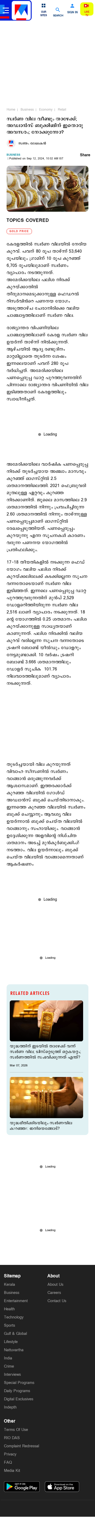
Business (27, 109)
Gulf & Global (15, 1333)
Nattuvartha (13, 1350)
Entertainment (16, 1301)
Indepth (10, 1407)
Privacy (10, 1454)
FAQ (8, 1462)
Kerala (9, 1284)
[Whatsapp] (23, 1508)
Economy (46, 109)
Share (85, 155)
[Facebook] (60, 1508)
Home (11, 109)
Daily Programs (17, 1391)
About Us (55, 1284)
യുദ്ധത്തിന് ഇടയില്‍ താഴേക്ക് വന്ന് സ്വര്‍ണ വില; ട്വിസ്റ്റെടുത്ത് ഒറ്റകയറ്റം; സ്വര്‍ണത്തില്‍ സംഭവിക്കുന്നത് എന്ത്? (45, 1051)
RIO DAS (12, 1438)
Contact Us (57, 1301)
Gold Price (19, 231)
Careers (54, 1293)
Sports (9, 1325)
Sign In (72, 12)
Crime (9, 1366)
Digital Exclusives (18, 1399)
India (8, 1358)
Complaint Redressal (21, 1446)
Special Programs (19, 1383)
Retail (62, 109)
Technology (13, 1317)
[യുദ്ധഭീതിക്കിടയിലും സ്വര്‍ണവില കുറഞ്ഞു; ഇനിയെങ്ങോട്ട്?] (46, 1097)
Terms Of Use (16, 1430)
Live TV (86, 13)
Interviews (12, 1374)
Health (9, 1309)
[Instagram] (47, 1508)
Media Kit (12, 1470)
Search (58, 15)
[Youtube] (72, 1508)
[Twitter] (35, 1508)
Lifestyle (11, 1342)
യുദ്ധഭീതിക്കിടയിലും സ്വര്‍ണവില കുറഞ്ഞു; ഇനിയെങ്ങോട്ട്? (41, 1125)
